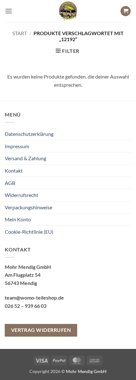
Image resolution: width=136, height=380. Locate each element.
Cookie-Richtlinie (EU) (29, 232)
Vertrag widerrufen (41, 330)
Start (19, 33)
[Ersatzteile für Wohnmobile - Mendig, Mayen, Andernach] (68, 11)
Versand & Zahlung (25, 158)
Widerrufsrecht (21, 195)
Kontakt (14, 171)
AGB (10, 183)
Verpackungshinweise (28, 207)
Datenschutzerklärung (29, 134)
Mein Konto (18, 219)
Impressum (17, 146)
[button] (8, 11)
